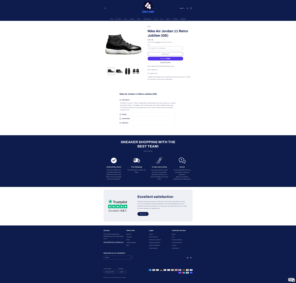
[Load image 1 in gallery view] (111, 71)
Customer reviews (177, 242)
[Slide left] (105, 71)
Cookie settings (153, 248)
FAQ (173, 237)
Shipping (158, 42)
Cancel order (175, 248)
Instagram (129, 237)
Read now (143, 214)
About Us (128, 234)
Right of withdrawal (154, 245)
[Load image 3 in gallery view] (127, 71)
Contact (174, 245)
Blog (127, 245)
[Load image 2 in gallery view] (119, 71)
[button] (105, 8)
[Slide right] (142, 71)
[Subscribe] (131, 257)
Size (149, 45)
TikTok (128, 239)
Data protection (153, 237)
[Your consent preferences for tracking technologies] (293, 280)
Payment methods (177, 239)
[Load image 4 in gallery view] (136, 71)
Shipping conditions (154, 242)
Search (174, 234)
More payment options (165, 62)
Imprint (151, 234)
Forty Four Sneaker (111, 277)
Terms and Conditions (155, 239)
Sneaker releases (131, 242)
